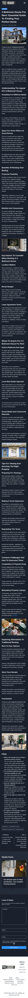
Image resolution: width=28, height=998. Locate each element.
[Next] (24, 874)
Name (4, 930)
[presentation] (14, 868)
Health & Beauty (8, 979)
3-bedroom (5, 826)
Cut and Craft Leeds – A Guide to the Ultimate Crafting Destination (7, 839)
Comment (5, 909)
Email (4, 937)
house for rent (19, 829)
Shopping (4, 8)
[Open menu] (24, 2)
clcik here (14, 615)
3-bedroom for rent (14, 826)
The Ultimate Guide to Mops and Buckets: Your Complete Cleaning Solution (13, 882)
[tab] (12, 889)
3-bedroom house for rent (8, 829)
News (17, 977)
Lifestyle (14, 984)
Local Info (20, 983)
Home (10, 977)
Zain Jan (5, 25)
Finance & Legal (9, 983)
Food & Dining (20, 979)
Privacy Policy (22, 969)
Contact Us (22, 972)
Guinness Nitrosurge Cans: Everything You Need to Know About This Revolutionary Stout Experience (20, 841)
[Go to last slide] (4, 874)
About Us (22, 967)
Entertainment (9, 981)
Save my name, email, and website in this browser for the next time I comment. (14, 941)
